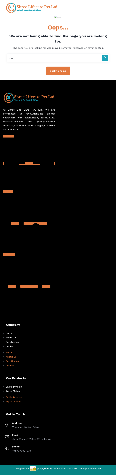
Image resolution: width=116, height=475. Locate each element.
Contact (10, 346)
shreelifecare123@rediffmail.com (31, 439)
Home (9, 333)
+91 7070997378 (21, 450)
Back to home (58, 71)
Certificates (12, 342)
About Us (11, 337)
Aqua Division (13, 391)
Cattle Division (14, 386)
